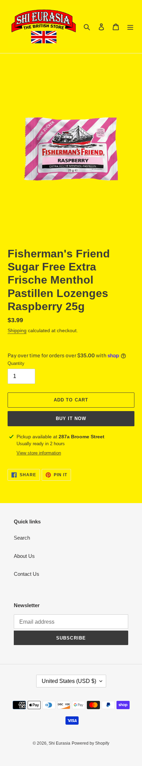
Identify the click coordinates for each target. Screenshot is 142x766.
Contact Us (26, 574)
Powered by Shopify (90, 743)
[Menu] (130, 26)
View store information (39, 453)
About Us (24, 556)
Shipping (17, 330)
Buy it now (71, 418)
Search (22, 538)
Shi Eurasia (59, 743)
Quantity (16, 363)
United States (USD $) (69, 681)
